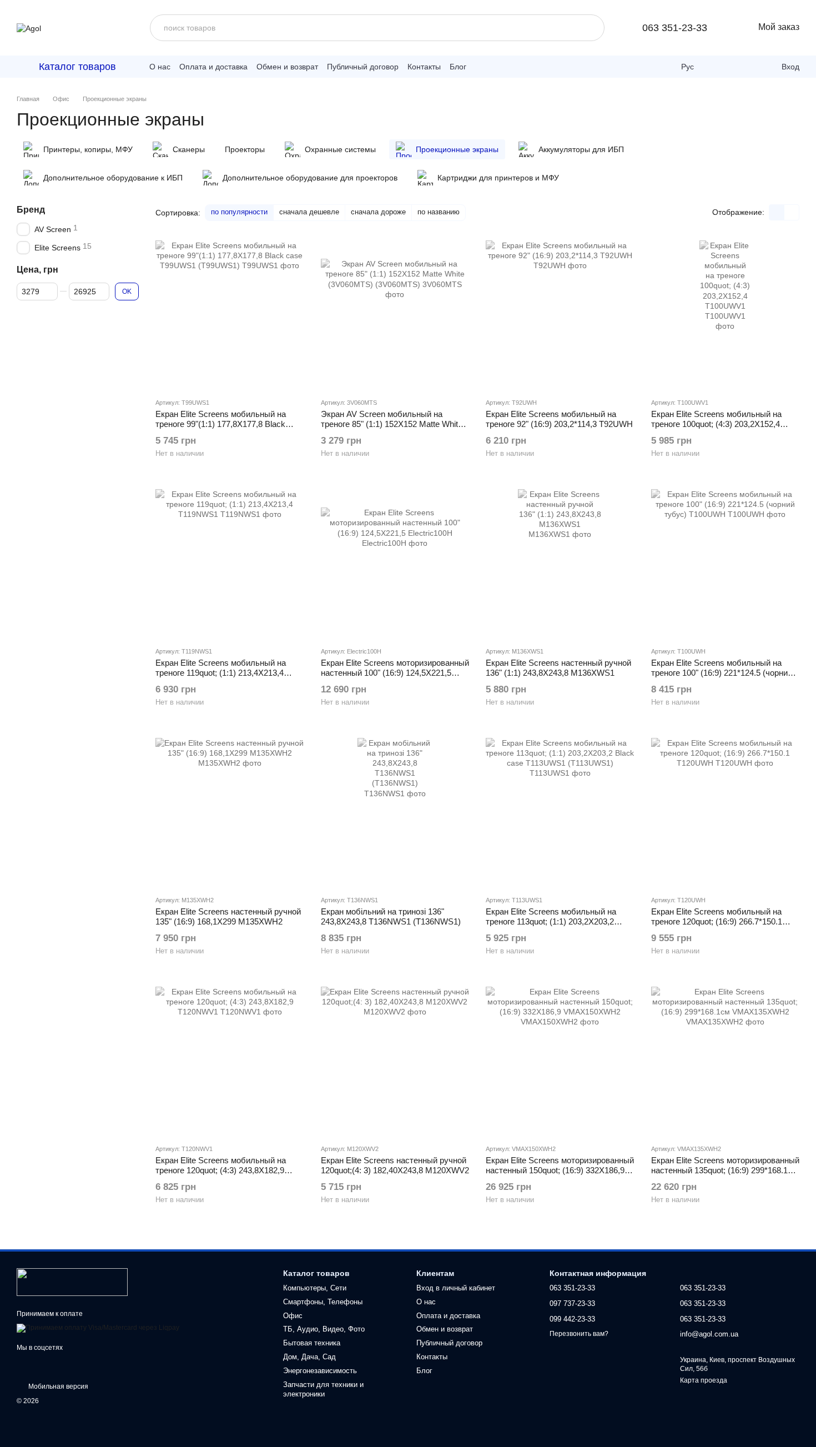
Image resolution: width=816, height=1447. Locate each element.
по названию (438, 212)
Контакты (424, 66)
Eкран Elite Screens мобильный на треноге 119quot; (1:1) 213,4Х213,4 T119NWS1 (220, 672)
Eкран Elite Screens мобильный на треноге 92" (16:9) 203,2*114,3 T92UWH (559, 419)
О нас (159, 66)
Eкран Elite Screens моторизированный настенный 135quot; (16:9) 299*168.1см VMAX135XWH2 (725, 1170)
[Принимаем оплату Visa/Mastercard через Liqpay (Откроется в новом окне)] (98, 1328)
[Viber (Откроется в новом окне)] (498, 66)
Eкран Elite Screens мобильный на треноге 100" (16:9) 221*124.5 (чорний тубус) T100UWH (721, 672)
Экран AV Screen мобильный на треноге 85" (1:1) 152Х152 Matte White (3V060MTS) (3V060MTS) (391, 424)
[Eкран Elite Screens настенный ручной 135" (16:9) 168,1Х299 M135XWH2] (229, 812)
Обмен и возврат (287, 66)
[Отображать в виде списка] (791, 212)
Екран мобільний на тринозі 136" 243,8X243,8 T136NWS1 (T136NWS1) (391, 916)
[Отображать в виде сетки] (776, 212)
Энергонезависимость (320, 1370)
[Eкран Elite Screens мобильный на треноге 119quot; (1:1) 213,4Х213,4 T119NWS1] (229, 563)
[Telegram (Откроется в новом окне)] (482, 66)
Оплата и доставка (213, 66)
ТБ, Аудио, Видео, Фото (324, 1329)
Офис (293, 1316)
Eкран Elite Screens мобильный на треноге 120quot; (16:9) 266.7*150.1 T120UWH (716, 921)
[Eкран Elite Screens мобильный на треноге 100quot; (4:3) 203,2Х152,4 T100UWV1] (725, 314)
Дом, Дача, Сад (309, 1357)
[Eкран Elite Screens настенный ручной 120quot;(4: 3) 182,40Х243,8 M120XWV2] (395, 1061)
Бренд (31, 209)
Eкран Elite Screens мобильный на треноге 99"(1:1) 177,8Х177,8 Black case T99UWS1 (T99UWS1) (220, 424)
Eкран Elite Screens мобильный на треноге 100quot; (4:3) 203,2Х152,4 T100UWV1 (716, 424)
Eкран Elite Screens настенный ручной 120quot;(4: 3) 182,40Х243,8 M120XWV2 (395, 1165)
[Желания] (746, 66)
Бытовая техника (311, 1343)
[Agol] (72, 1281)
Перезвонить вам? (579, 1334)
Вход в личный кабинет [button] (455, 1288)
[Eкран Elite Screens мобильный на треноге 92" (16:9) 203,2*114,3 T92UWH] (560, 314)
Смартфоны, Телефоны (322, 1302)
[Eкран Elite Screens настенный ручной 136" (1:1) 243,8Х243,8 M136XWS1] (560, 563)
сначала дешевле (309, 212)
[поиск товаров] (591, 27)
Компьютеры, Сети (314, 1288)
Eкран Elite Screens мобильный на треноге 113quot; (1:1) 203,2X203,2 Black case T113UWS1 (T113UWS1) (552, 921)
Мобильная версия (57, 1386)
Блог (458, 66)
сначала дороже (378, 212)
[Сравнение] (721, 66)
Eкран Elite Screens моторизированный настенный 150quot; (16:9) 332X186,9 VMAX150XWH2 (560, 1170)
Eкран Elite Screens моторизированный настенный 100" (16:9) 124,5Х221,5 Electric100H (395, 672)
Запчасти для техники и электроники (323, 1389)
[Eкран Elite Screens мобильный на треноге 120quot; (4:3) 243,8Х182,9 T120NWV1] (229, 1061)
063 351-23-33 (674, 28)
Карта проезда (703, 1380)
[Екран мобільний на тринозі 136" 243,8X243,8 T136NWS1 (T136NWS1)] (395, 812)
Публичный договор (363, 66)
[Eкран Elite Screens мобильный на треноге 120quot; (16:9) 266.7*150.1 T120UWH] (725, 812)
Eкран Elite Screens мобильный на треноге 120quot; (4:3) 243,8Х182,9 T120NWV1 (220, 1170)
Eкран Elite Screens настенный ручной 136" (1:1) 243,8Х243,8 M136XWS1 (558, 667)
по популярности (239, 212)
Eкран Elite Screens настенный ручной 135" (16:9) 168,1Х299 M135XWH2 (228, 916)
